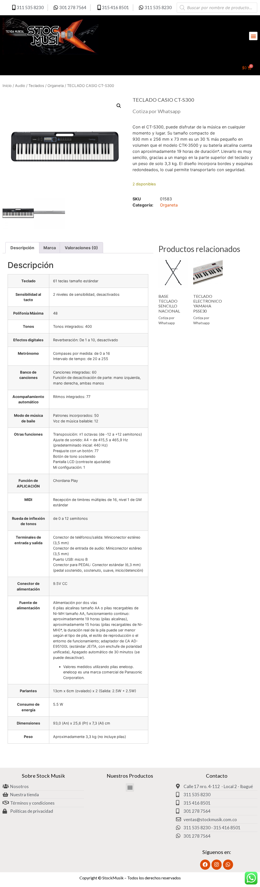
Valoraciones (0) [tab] (81, 247)
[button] (253, 36)
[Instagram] (217, 865)
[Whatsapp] (228, 865)
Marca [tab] (49, 247)
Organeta (55, 85)
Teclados (36, 85)
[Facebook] (205, 865)
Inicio (7, 85)
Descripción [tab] (22, 247)
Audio (20, 85)
